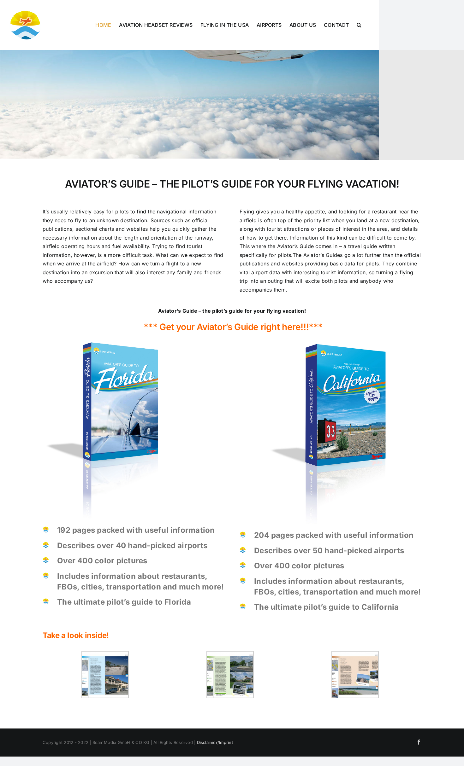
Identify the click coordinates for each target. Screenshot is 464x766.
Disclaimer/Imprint (215, 742)
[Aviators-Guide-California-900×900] (330, 344)
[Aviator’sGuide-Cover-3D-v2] (102, 344)
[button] (359, 25)
